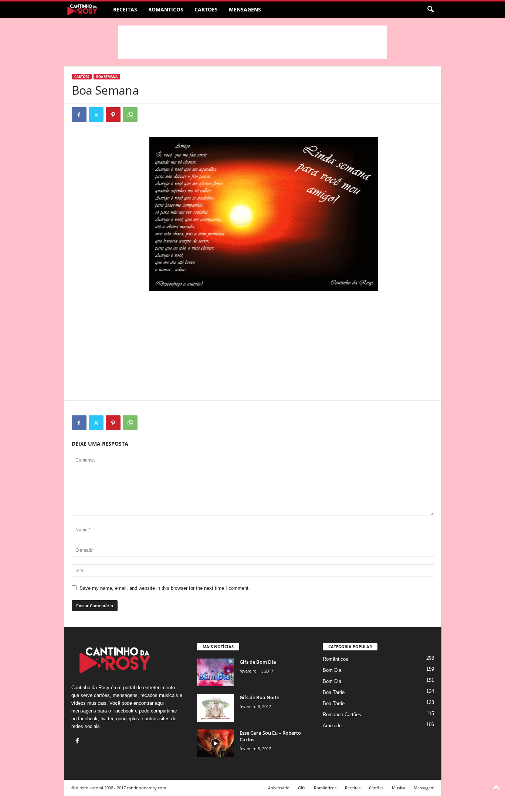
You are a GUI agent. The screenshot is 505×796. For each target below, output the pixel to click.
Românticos (335, 659)
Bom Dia (332, 670)
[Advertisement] (252, 42)
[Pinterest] (113, 114)
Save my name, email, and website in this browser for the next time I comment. (164, 588)
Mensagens (245, 9)
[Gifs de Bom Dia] (215, 672)
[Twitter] (96, 114)
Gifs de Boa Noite (259, 697)
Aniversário (278, 787)
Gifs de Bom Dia (258, 662)
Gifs (301, 787)
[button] (430, 9)
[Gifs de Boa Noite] (215, 708)
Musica (398, 787)
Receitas (125, 9)
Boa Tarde (334, 692)
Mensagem (424, 787)
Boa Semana (107, 76)
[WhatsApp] (130, 114)
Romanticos (165, 9)
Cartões (206, 9)
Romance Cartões (342, 714)
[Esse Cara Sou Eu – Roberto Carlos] (215, 743)
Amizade (332, 725)
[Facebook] (79, 114)
